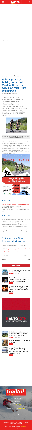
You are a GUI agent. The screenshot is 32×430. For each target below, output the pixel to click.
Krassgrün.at (23, 426)
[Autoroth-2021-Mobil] (16, 326)
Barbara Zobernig (7, 93)
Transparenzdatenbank (10, 422)
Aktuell (10, 273)
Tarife (26, 422)
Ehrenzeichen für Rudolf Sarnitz (24, 258)
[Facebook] (13, 414)
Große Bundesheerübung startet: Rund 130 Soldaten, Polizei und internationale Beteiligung (19, 333)
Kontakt (19, 423)
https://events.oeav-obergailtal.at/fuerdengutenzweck (15, 204)
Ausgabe (20, 422)
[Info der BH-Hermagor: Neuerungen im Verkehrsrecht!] (5, 272)
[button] (2, 2)
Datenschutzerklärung (13, 428)
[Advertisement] (16, 22)
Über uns (13, 423)
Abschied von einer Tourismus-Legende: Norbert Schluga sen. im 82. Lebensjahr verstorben (19, 279)
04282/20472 (18, 405)
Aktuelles (16, 265)
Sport (7, 40)
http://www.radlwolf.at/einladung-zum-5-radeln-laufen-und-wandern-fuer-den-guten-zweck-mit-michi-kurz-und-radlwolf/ (16, 249)
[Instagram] (18, 414)
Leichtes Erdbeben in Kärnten (7, 258)
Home (3, 40)
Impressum (21, 428)
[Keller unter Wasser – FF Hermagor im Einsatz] (5, 342)
